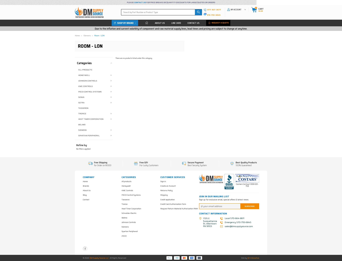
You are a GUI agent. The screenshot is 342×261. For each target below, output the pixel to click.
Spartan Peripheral (89, 135)
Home (146, 23)
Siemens (82, 130)
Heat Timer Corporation (90, 119)
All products (85, 69)
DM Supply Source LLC (99, 257)
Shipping (164, 195)
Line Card (176, 23)
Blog (85, 195)
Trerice (82, 113)
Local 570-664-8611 (234, 218)
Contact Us (193, 23)
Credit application (167, 199)
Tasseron (83, 108)
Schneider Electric (129, 213)
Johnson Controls (87, 80)
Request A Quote (220, 22)
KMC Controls (85, 86)
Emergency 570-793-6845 (238, 222)
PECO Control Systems (90, 91)
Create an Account (168, 185)
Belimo (82, 124)
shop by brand (125, 23)
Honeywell (84, 75)
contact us (140, 2)
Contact (86, 199)
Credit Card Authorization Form (173, 204)
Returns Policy (166, 190)
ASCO (124, 235)
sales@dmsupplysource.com (238, 226)
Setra (81, 102)
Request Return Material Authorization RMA (179, 208)
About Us (160, 23)
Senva (81, 97)
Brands (86, 185)
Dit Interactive (253, 257)
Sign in (163, 181)
